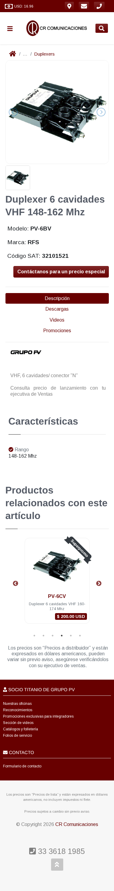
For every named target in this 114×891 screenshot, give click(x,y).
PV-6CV (57, 596)
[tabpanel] (57, 584)
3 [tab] (53, 636)
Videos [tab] (57, 320)
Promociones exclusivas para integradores (38, 716)
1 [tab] (34, 636)
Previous (15, 584)
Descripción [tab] (57, 298)
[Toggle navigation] (12, 28)
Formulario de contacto (22, 766)
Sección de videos (18, 723)
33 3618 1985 (60, 851)
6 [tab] (80, 636)
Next (99, 584)
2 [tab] (43, 636)
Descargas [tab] (57, 309)
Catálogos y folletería (20, 729)
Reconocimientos (17, 710)
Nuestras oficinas (17, 704)
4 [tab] (62, 636)
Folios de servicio (17, 735)
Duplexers (44, 53)
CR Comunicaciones (76, 824)
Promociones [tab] (57, 330)
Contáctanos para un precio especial (61, 271)
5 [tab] (71, 636)
